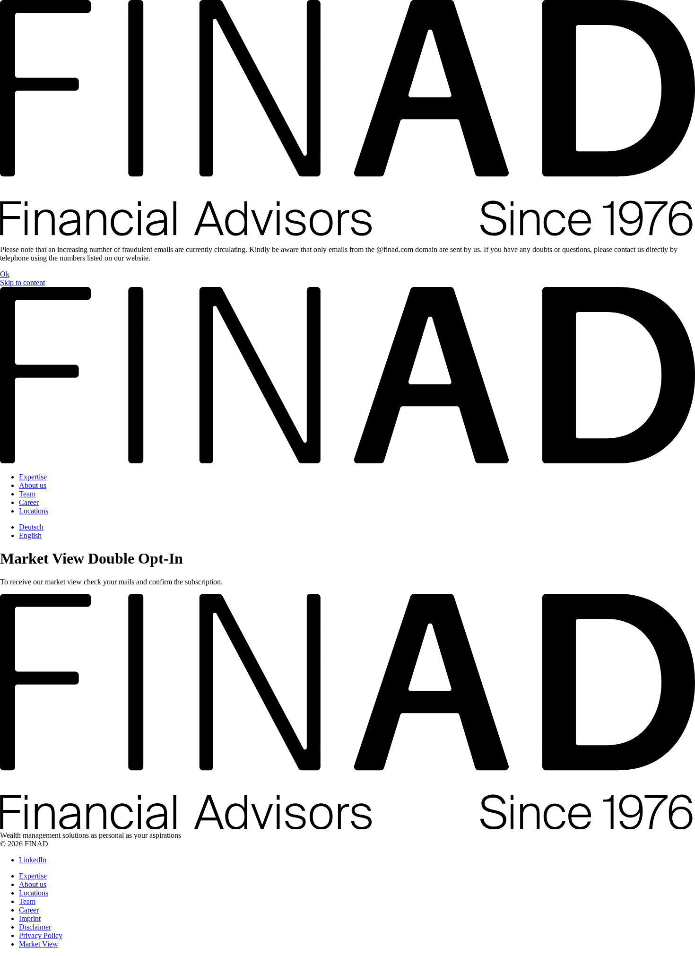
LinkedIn (32, 860)
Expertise (33, 477)
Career (29, 502)
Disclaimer (35, 927)
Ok (4, 274)
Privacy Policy (40, 935)
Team (27, 494)
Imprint (30, 918)
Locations (33, 511)
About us (32, 485)
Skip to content (22, 282)
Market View (38, 944)
